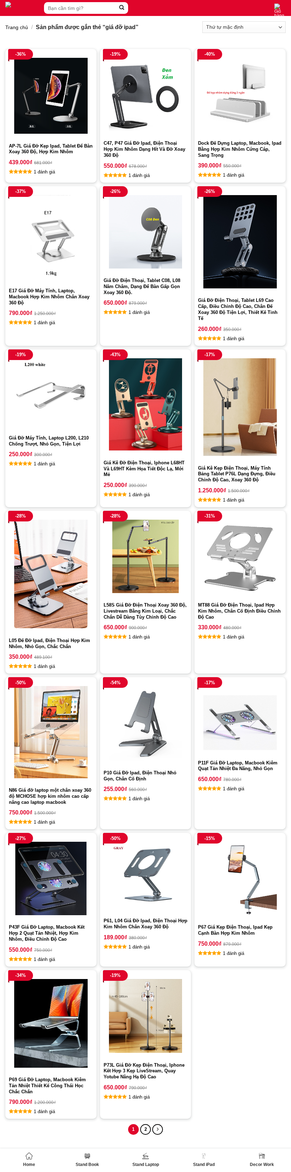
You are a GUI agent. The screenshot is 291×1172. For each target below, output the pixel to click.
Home (29, 1164)
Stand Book (87, 1164)
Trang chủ (16, 27)
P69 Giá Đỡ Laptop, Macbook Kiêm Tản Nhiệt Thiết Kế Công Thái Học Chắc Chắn (47, 1085)
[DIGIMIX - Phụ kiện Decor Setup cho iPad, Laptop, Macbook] (22, 8)
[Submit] (122, 8)
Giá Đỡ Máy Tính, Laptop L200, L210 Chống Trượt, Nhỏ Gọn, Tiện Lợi (49, 441)
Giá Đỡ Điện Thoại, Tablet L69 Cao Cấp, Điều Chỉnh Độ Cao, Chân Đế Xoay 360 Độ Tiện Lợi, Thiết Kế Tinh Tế (238, 309)
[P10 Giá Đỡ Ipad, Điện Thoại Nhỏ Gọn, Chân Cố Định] (145, 723)
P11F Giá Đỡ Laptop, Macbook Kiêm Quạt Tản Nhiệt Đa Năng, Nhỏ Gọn (238, 766)
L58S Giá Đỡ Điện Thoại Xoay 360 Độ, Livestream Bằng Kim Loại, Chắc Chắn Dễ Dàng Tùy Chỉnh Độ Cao (145, 611)
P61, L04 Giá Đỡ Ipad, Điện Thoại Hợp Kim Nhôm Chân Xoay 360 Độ (145, 923)
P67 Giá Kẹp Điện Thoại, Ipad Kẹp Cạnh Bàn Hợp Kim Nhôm (235, 930)
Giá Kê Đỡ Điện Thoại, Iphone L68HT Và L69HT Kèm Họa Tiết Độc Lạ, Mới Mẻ (144, 468)
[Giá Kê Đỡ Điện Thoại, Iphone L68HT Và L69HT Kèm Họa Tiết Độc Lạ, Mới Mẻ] (145, 404)
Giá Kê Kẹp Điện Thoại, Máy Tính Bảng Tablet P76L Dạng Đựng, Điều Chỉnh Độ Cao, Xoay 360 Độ (236, 474)
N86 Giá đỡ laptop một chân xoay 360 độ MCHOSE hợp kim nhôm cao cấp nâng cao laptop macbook (50, 796)
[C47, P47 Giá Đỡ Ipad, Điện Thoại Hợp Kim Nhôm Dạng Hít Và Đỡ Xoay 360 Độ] (145, 94)
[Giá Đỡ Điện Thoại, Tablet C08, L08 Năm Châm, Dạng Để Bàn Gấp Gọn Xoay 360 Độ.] (145, 232)
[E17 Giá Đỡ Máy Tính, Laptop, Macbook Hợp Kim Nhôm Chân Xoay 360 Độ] (51, 237)
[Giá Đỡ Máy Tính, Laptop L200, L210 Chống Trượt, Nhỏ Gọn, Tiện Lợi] (51, 392)
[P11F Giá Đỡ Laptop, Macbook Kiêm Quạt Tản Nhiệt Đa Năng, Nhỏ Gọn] (240, 718)
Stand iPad (204, 1164)
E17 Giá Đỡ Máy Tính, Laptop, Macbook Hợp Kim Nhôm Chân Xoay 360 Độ (49, 296)
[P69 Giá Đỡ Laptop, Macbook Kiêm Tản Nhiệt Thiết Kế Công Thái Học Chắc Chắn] (51, 1023)
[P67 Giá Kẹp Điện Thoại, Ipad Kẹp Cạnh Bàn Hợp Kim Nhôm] (240, 878)
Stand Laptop (145, 1164)
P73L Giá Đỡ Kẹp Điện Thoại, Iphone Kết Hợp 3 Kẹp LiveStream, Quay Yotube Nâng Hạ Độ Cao (144, 1071)
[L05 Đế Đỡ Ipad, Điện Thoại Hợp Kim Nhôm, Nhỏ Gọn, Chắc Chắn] (51, 574)
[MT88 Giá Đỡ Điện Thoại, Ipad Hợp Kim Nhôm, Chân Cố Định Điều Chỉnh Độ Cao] (240, 556)
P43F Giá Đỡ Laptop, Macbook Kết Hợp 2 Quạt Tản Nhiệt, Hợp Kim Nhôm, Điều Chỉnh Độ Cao (46, 933)
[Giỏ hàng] (280, 10)
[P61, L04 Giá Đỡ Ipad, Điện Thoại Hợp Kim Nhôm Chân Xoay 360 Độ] (145, 875)
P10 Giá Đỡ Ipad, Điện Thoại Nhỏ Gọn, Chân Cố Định (140, 775)
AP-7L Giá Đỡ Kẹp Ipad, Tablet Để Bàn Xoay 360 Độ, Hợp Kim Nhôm (51, 149)
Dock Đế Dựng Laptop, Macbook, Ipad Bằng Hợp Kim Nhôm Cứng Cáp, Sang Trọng (239, 149)
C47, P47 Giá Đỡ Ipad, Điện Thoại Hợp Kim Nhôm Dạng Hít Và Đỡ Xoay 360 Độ (144, 149)
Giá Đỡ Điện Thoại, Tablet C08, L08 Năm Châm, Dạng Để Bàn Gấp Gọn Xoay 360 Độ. (142, 286)
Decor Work (262, 1164)
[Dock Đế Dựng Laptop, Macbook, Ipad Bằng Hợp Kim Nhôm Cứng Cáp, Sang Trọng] (240, 94)
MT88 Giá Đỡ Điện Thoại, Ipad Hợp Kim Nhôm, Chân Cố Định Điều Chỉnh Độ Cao (239, 611)
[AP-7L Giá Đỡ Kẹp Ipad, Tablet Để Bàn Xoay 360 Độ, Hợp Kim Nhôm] (51, 96)
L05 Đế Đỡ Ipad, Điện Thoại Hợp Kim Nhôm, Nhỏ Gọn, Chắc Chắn (49, 643)
